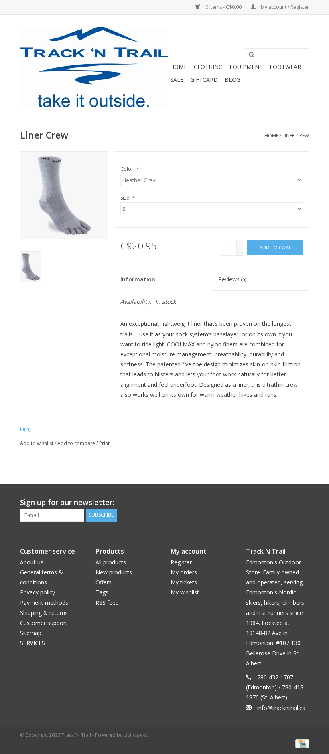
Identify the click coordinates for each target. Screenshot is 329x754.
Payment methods (44, 602)
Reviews (232, 279)
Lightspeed (136, 735)
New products (113, 572)
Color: (129, 169)
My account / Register (284, 7)
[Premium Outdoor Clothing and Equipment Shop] (94, 67)
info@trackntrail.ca (281, 708)
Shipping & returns (44, 613)
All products (110, 562)
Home (178, 67)
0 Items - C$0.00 (223, 7)
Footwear (285, 67)
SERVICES (32, 643)
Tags (101, 592)
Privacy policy (37, 592)
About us (31, 562)
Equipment (246, 67)
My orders (184, 572)
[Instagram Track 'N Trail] (302, 502)
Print (104, 443)
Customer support (43, 623)
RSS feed (107, 602)
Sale (176, 79)
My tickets (184, 582)
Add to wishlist (36, 443)
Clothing (208, 67)
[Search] (249, 55)
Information (137, 279)
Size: (127, 197)
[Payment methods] (300, 743)
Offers (103, 582)
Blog (232, 79)
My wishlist (185, 592)
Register (181, 562)
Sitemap (30, 633)
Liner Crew (295, 135)
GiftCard (204, 79)
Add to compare (76, 443)
